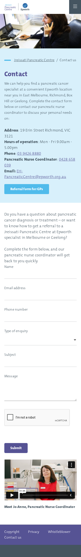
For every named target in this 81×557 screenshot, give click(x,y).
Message (11, 376)
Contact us (13, 537)
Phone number (16, 309)
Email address (14, 288)
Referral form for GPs (26, 189)
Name (9, 266)
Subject (10, 354)
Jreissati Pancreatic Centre (34, 60)
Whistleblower (59, 531)
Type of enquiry (16, 331)
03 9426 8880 (29, 153)
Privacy (33, 531)
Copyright (11, 531)
